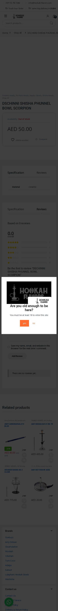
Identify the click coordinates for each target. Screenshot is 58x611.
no (34, 323)
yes (24, 323)
